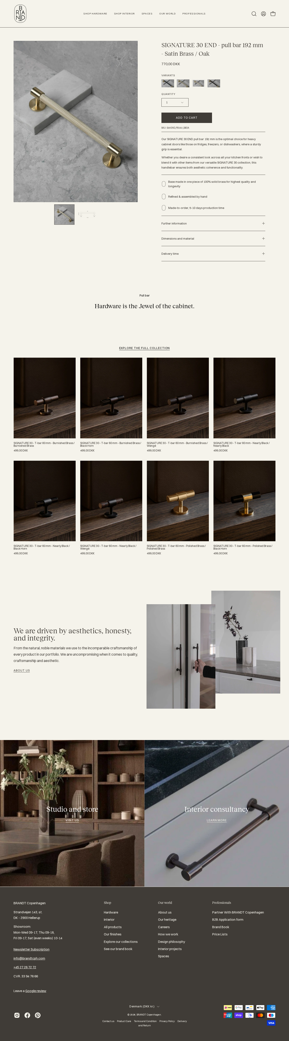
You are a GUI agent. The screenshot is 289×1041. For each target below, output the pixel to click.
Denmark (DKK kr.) (141, 1006)
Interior (109, 920)
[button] (254, 14)
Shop (107, 903)
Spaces (163, 956)
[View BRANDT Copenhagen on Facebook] (27, 1015)
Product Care (124, 1021)
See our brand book (118, 949)
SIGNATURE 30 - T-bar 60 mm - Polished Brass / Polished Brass (176, 547)
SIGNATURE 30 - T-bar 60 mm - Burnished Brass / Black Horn (110, 444)
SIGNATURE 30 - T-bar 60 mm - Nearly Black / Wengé (108, 547)
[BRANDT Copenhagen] (20, 13)
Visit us (72, 820)
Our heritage (167, 920)
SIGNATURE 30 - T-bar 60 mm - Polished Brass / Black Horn (242, 547)
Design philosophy (171, 942)
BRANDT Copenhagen (149, 1014)
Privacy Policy (167, 1021)
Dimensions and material (177, 238)
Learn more (217, 820)
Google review (35, 991)
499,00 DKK (21, 450)
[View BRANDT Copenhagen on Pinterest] (37, 1015)
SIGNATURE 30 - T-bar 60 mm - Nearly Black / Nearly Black (241, 444)
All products (113, 927)
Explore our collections (121, 942)
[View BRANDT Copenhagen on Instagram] (17, 1015)
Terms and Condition (145, 1021)
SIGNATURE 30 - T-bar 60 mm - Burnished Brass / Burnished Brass (44, 444)
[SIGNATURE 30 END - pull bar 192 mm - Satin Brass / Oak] (64, 214)
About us (22, 670)
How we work (168, 934)
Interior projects (170, 949)
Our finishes (112, 934)
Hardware (111, 912)
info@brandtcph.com (29, 958)
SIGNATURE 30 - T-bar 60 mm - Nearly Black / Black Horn (42, 547)
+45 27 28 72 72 (25, 967)
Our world (165, 903)
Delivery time (170, 253)
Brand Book (220, 927)
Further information (174, 223)
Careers (164, 927)
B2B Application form (227, 920)
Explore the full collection (144, 348)
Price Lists (220, 934)
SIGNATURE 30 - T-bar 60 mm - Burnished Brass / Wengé (177, 444)
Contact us (108, 1021)
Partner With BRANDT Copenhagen (238, 912)
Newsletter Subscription (31, 949)
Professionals (221, 903)
